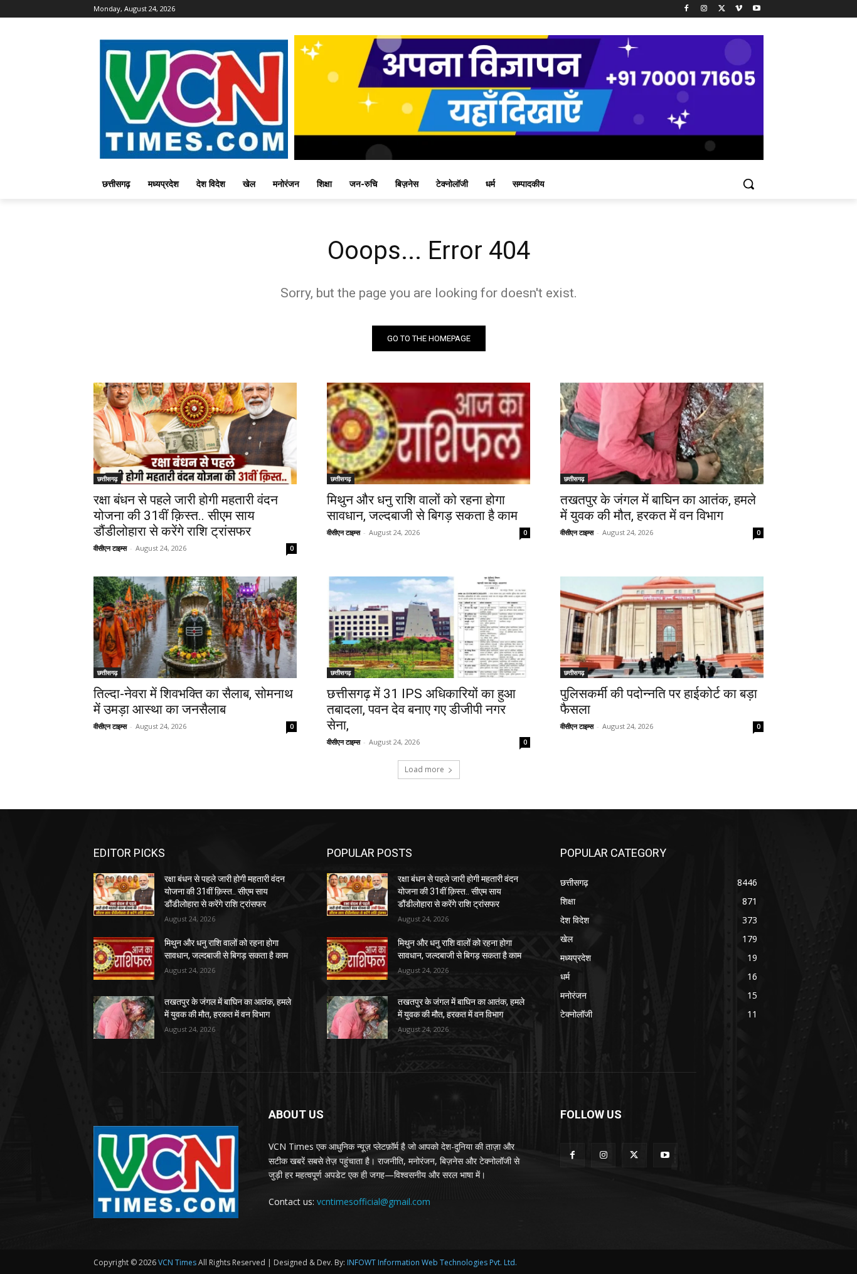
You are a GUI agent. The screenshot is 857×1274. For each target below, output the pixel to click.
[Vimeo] (739, 9)
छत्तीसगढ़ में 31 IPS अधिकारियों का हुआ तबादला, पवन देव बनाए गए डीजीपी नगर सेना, (421, 709)
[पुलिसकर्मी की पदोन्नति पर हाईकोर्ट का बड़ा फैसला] (662, 627)
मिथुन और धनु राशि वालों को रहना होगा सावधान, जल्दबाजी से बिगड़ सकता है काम (422, 507)
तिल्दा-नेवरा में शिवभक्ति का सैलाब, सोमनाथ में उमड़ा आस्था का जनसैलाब (193, 701)
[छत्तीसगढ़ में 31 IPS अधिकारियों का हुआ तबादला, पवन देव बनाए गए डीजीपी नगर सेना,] (428, 627)
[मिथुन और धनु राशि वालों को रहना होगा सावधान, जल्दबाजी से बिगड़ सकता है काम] (428, 433)
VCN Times (177, 1262)
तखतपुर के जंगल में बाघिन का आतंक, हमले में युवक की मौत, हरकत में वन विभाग (658, 507)
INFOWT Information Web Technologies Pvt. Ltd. (432, 1262)
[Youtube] (756, 9)
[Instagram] (704, 9)
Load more (424, 769)
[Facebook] (686, 9)
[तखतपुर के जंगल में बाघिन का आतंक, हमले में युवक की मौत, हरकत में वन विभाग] (662, 433)
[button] (748, 184)
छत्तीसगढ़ (107, 478)
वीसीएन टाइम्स (110, 548)
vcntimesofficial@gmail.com (373, 1202)
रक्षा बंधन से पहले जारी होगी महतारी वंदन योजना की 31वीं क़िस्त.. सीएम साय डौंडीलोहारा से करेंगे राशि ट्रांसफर (185, 515)
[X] (722, 9)
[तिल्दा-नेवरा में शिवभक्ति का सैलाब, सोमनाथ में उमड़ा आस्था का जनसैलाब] (195, 627)
